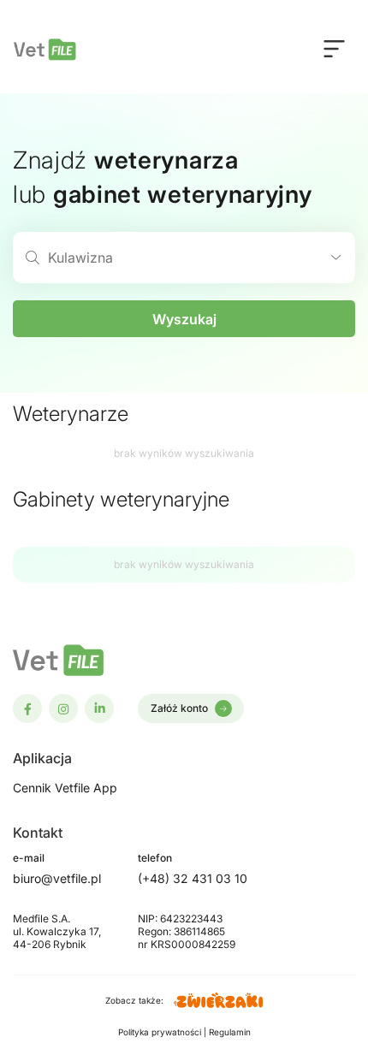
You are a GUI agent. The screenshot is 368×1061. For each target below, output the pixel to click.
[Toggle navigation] (334, 48)
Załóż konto (179, 708)
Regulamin (230, 1032)
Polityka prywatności (161, 1032)
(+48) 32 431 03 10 (192, 878)
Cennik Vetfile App (65, 787)
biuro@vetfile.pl (57, 878)
